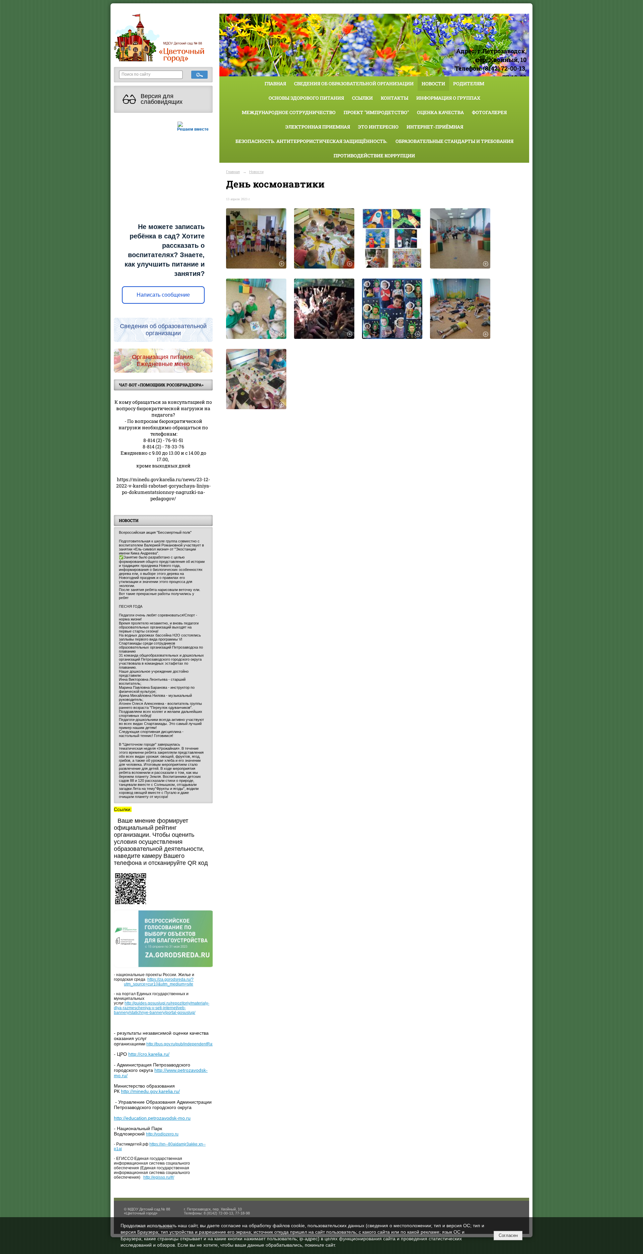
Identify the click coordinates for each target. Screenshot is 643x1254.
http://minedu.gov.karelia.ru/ (150, 1091)
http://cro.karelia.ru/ (148, 1054)
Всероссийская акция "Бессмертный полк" (155, 532)
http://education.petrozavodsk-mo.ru (152, 1118)
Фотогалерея (489, 112)
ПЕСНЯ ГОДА (130, 606)
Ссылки (362, 98)
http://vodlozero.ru (162, 1134)
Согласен (508, 1235)
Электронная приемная (317, 127)
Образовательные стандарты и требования (454, 141)
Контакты (394, 98)
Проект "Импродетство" (376, 112)
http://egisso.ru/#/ (158, 1177)
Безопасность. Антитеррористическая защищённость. (311, 141)
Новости (433, 83)
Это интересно (378, 127)
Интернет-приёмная (435, 127)
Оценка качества (440, 112)
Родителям (468, 83)
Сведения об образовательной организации (354, 83)
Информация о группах (448, 98)
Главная (275, 83)
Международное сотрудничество (289, 112)
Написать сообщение (163, 295)
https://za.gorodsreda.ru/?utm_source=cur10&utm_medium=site (159, 981)
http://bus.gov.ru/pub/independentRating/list (185, 1044)
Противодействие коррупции (374, 155)
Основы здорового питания (306, 98)
